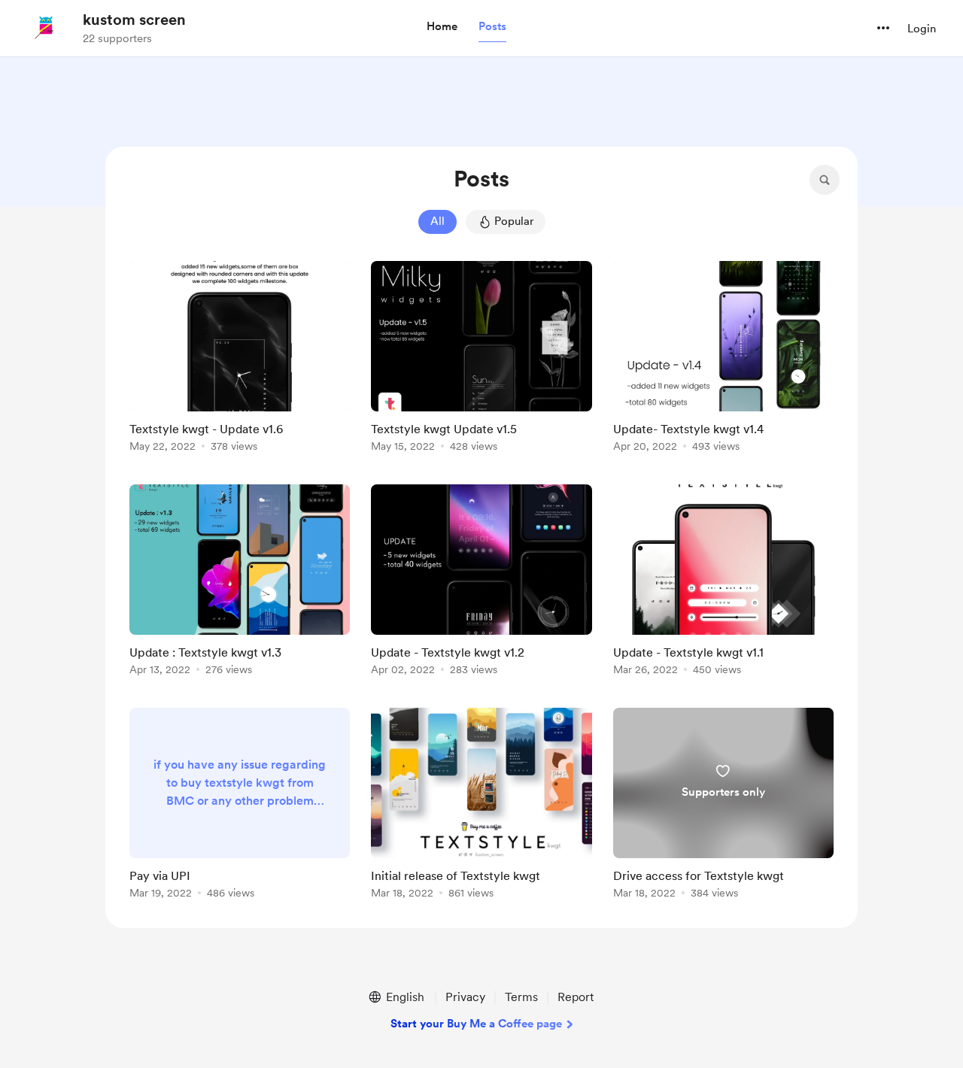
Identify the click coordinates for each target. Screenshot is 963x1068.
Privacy (465, 997)
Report (575, 997)
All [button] (437, 221)
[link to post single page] (239, 359)
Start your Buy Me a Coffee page (476, 1023)
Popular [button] (513, 221)
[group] (239, 359)
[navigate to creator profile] (46, 28)
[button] (442, 27)
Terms (521, 997)
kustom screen (134, 20)
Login (921, 28)
